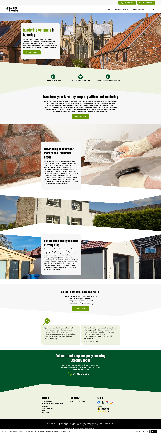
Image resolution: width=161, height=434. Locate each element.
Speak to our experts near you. (97, 111)
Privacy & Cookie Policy (80, 428)
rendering (86, 101)
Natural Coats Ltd (29, 39)
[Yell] (103, 402)
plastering (96, 101)
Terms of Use (68, 428)
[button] (146, 3)
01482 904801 (48, 401)
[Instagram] (111, 402)
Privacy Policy (66, 431)
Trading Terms (92, 428)
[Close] (159, 431)
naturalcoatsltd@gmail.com (53, 403)
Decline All (145, 431)
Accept (154, 431)
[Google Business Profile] (107, 402)
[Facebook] (98, 402)
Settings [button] (138, 431)
